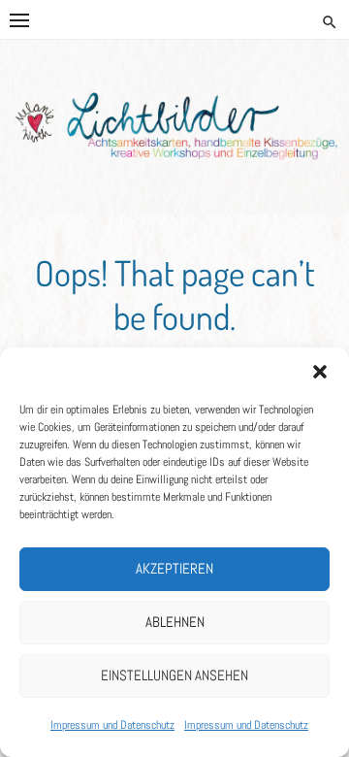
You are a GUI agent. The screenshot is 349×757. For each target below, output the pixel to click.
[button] (320, 371)
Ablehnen (175, 621)
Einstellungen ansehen (174, 675)
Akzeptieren (174, 568)
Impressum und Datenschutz (112, 725)
